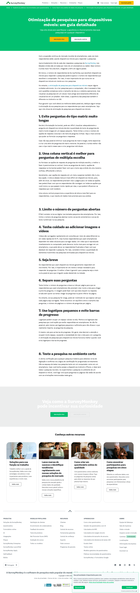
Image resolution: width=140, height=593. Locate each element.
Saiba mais (15, 484)
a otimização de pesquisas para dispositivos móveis (67, 85)
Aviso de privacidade (96, 582)
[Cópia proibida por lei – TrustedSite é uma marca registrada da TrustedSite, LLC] (66, 586)
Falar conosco (105, 3)
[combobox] (11, 565)
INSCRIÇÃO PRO (59, 39)
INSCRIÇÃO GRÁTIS (80, 39)
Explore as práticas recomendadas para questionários (31, 8)
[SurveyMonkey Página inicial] (15, 3)
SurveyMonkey (90, 63)
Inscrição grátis (126, 3)
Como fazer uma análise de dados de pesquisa (67, 8)
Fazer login (114, 3)
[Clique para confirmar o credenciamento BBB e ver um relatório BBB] (47, 586)
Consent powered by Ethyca (128, 591)
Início (8, 8)
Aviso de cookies (108, 582)
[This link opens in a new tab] (115, 565)
